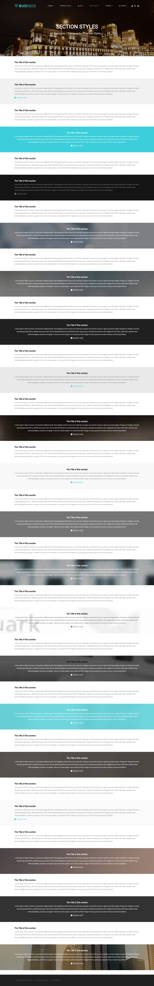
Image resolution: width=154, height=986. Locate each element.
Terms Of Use (55, 980)
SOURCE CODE (21, 98)
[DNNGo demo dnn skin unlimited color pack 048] (25, 6)
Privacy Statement (42, 980)
